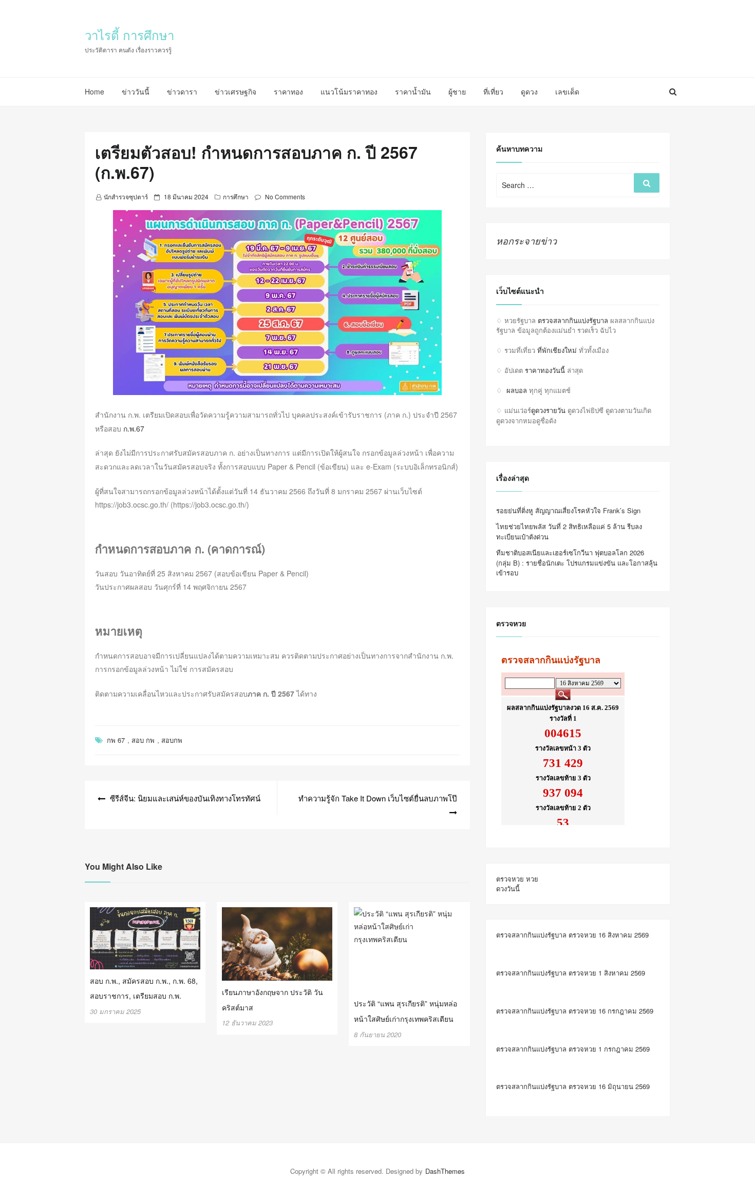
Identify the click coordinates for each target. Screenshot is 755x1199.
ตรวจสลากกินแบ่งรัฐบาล (573, 320)
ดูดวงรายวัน (548, 410)
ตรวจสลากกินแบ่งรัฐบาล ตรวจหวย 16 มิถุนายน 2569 (573, 1086)
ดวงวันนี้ (508, 888)
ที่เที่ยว (493, 91)
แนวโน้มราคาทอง (349, 91)
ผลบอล (516, 390)
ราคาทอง (288, 91)
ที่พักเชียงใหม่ (557, 350)
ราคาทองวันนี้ (545, 370)
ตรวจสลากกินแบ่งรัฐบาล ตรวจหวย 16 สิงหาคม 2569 (572, 935)
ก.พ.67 (133, 428)
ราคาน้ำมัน (413, 91)
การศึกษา (236, 196)
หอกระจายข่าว (526, 240)
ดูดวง (529, 91)
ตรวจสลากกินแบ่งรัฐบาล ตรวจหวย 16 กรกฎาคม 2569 (574, 1011)
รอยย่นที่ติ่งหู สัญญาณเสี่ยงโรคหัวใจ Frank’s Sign (568, 510)
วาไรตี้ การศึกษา (129, 35)
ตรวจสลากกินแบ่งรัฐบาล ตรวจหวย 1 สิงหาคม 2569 (570, 973)
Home (94, 91)
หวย (532, 879)
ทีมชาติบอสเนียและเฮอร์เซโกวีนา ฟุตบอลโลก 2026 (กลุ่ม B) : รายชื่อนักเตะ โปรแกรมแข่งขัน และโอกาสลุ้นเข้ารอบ (576, 562)
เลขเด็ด (567, 91)
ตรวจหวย (510, 879)
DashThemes (445, 1171)
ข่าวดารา (182, 91)
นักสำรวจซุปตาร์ (126, 196)
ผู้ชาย (457, 91)
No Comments (285, 196)
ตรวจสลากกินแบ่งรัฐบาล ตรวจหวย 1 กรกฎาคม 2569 (573, 1049)
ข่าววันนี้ (135, 91)
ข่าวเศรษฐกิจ (235, 91)
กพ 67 (116, 740)
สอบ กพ (143, 740)
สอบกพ (171, 740)
